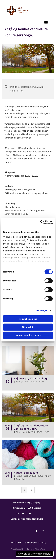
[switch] (49, 280)
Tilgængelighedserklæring (34, 542)
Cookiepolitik (15, 542)
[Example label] (43, 530)
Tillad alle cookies (28, 319)
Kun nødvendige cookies (28, 335)
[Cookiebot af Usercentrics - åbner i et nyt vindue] (40, 222)
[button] (28, 22)
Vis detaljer (41, 310)
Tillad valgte (28, 327)
